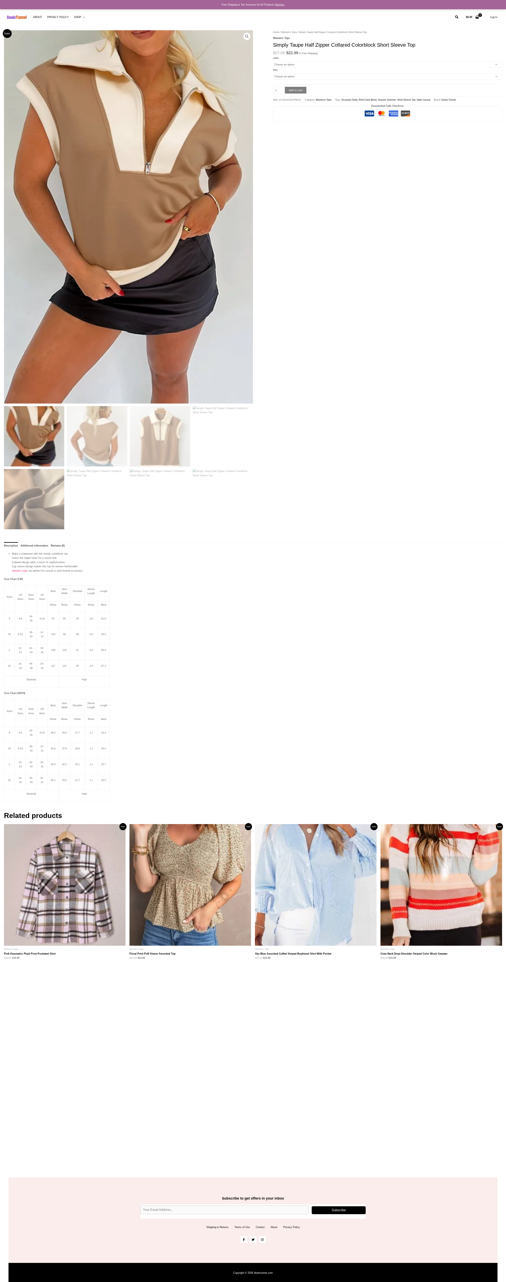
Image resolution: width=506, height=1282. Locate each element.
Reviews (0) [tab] (58, 545)
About (37, 17)
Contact (260, 1227)
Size (275, 70)
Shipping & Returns (217, 1227)
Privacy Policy (58, 17)
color (276, 58)
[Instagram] (262, 1239)
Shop (77, 17)
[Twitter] (253, 1239)
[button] (83, 17)
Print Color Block (368, 99)
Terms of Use (242, 1227)
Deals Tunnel (449, 99)
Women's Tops (289, 32)
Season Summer (387, 99)
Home (276, 32)
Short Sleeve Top (406, 99)
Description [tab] (11, 545)
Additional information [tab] (34, 545)
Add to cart (295, 90)
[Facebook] (243, 1239)
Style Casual (423, 99)
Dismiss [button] (279, 4)
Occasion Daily (349, 99)
